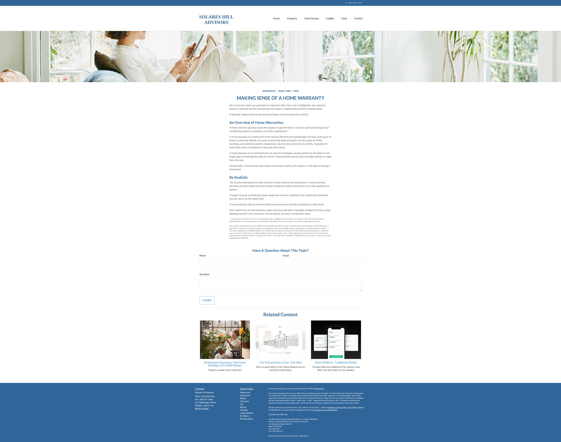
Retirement (245, 392)
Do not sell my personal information (324, 410)
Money (243, 407)
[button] (292, 18)
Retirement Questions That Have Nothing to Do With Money (225, 364)
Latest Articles (246, 412)
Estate (243, 398)
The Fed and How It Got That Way (280, 362)
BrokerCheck (319, 388)
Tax (241, 404)
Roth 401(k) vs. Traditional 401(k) (336, 362)
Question (204, 274)
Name (202, 255)
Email (286, 255)
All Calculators (246, 418)
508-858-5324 (355, 2)
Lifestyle (244, 410)
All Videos (244, 415)
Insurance (244, 401)
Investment (245, 395)
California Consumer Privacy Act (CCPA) (342, 407)
